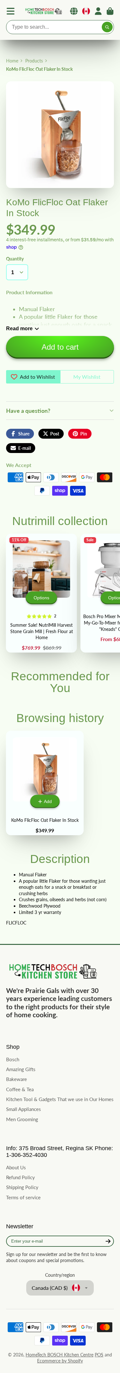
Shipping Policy (22, 1187)
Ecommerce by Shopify (60, 1360)
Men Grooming (22, 1119)
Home (12, 60)
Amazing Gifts (21, 1069)
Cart (110, 11)
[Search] (107, 27)
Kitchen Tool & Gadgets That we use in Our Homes (60, 1099)
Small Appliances (23, 1109)
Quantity (15, 258)
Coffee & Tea (20, 1089)
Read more (19, 328)
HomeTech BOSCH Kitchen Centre (59, 1354)
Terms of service (23, 1197)
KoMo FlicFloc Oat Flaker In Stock (45, 783)
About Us (16, 1167)
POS (99, 1354)
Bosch (12, 1059)
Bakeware (16, 1079)
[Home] (43, 11)
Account (98, 11)
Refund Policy (20, 1177)
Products (34, 60)
